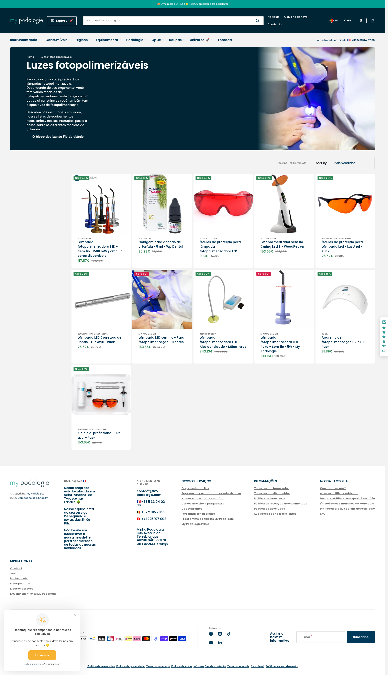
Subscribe (361, 637)
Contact (16, 568)
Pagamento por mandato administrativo (211, 493)
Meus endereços (21, 589)
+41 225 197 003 (153, 519)
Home (30, 57)
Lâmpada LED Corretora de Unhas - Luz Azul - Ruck (99, 339)
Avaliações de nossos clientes (275, 514)
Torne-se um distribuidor (272, 493)
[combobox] (173, 20)
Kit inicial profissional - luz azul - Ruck (99, 435)
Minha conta (19, 578)
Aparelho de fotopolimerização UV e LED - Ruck (345, 342)
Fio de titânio (73, 136)
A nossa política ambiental (339, 493)
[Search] (258, 20)
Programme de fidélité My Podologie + (208, 519)
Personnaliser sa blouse (198, 514)
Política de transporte (269, 498)
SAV (13, 573)
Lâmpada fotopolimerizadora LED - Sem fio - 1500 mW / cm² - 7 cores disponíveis (100, 249)
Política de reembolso (101, 666)
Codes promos (191, 509)
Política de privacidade (130, 666)
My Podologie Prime (195, 524)
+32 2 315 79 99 (153, 512)
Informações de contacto (209, 666)
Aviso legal (257, 666)
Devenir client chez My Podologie (33, 594)
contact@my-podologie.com (149, 493)
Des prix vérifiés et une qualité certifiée (347, 498)
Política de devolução (269, 509)
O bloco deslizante (47, 136)
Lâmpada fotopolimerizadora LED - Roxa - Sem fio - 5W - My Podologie (280, 344)
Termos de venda (238, 666)
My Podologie (34, 493)
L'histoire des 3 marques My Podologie (347, 503)
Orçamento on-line (195, 488)
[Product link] (101, 221)
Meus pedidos (20, 583)
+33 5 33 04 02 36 (151, 503)
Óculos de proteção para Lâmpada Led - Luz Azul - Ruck (342, 246)
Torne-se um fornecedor (271, 488)
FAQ (322, 514)
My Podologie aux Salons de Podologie (347, 509)
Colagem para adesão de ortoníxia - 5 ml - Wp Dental (160, 244)
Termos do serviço (158, 666)
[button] (371, 20)
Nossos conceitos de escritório (202, 498)
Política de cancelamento (282, 666)
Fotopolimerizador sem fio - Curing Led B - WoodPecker (283, 244)
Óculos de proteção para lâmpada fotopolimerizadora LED (220, 246)
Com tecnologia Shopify (33, 498)
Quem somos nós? (333, 488)
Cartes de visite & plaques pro (202, 503)
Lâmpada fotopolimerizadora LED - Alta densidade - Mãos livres (223, 342)
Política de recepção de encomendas (280, 503)
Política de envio (181, 666)
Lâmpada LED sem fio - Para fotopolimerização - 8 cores (161, 339)
